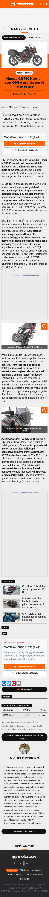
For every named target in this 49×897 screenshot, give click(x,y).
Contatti (9, 874)
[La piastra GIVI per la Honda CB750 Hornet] (24, 336)
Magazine (13, 107)
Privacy (19, 874)
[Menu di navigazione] (3, 4)
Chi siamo (24, 870)
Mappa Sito (37, 870)
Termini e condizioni (34, 874)
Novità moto (34, 37)
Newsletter (12, 870)
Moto (3, 107)
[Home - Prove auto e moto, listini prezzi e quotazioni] (23, 4)
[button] (14, 863)
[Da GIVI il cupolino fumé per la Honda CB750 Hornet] (24, 420)
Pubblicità (24, 879)
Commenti (26, 689)
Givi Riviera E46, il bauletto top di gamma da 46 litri (34, 616)
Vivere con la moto (12, 37)
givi (4, 633)
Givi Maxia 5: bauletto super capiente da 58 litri (33, 589)
